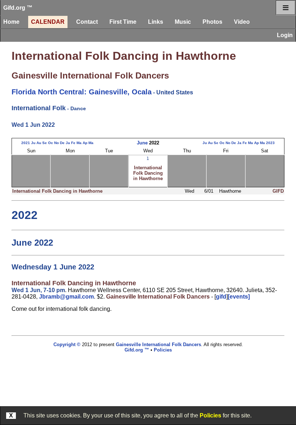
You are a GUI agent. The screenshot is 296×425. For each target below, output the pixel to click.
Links (155, 22)
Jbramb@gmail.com (66, 297)
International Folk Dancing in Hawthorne (124, 55)
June (142, 143)
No (56, 143)
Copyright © (66, 344)
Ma (79, 143)
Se (44, 143)
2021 (25, 143)
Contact (87, 22)
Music (183, 22)
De (62, 143)
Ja (68, 143)
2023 (270, 143)
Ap (85, 143)
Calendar (48, 22)
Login (285, 35)
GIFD (278, 191)
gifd (221, 297)
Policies (210, 415)
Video (242, 22)
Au (38, 143)
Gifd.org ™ (17, 8)
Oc (50, 143)
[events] (239, 297)
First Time (122, 22)
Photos (212, 22)
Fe (73, 143)
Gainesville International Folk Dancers (90, 75)
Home (11, 22)
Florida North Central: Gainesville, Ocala (82, 92)
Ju (33, 143)
